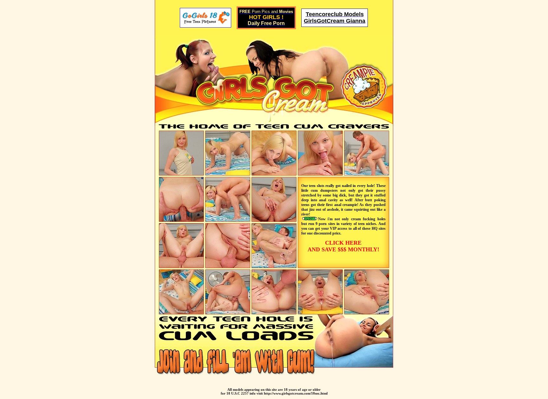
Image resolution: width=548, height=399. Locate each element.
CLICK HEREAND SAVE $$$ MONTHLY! (343, 246)
